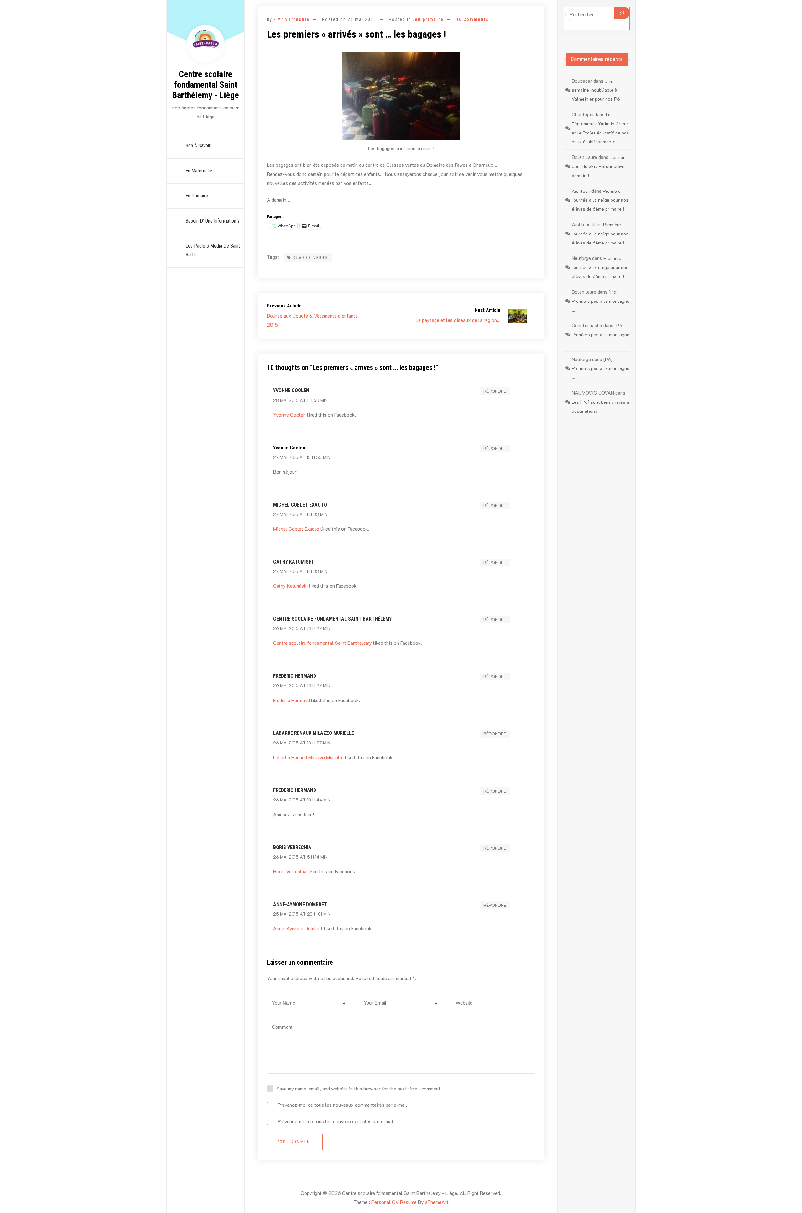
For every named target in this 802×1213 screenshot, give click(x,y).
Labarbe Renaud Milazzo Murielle (313, 733)
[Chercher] (622, 13)
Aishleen (581, 191)
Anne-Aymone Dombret (300, 904)
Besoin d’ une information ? (212, 221)
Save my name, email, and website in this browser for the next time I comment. (359, 1088)
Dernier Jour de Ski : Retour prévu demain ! (598, 166)
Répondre (494, 391)
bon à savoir (198, 146)
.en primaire (428, 19)
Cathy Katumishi (293, 562)
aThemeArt (437, 1202)
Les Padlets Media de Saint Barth (212, 250)
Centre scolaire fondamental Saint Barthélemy (332, 619)
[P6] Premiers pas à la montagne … (600, 301)
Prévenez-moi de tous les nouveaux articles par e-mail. (337, 1121)
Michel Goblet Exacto (300, 505)
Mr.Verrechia (293, 19)
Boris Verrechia (292, 847)
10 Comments (472, 19)
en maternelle (198, 171)
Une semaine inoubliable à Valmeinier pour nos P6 (596, 90)
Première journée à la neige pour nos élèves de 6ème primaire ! (600, 200)
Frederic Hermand (294, 676)
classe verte (310, 257)
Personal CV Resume (394, 1202)
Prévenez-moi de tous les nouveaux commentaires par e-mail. (343, 1104)
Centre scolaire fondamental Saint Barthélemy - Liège (205, 84)
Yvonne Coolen (291, 390)
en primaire (196, 196)
